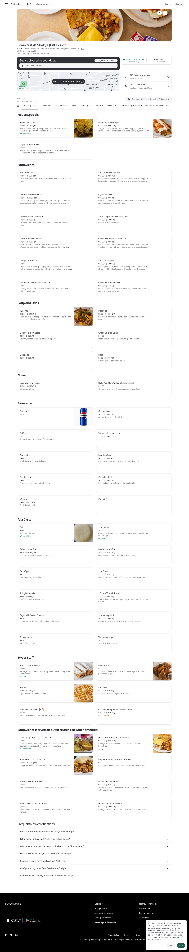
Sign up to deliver (102, 917)
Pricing (137, 935)
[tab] (29, 105)
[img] (68, 81)
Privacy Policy (113, 935)
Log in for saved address (107, 60)
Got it (181, 945)
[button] (95, 831)
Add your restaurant (104, 913)
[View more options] (165, 13)
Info (82, 48)
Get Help (98, 903)
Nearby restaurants (148, 903)
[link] (159, 13)
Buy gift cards (100, 908)
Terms (126, 935)
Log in (168, 4)
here (159, 939)
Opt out (171, 945)
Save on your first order (105, 922)
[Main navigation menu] (6, 4)
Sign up (179, 4)
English (145, 917)
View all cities (145, 908)
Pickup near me (146, 913)
